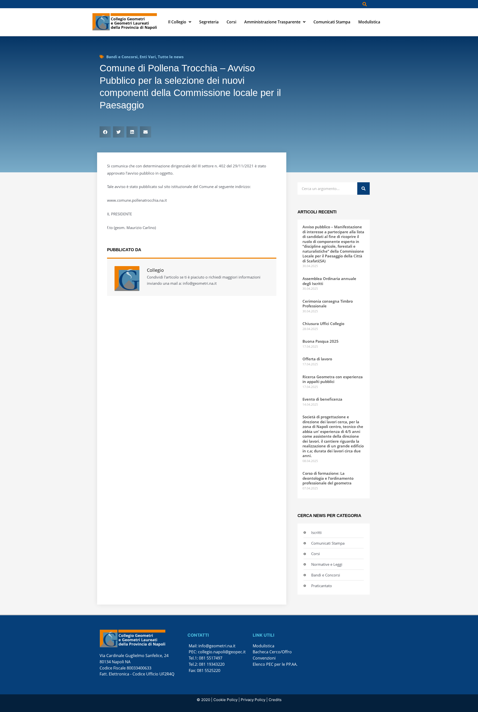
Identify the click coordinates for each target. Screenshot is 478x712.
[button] (364, 4)
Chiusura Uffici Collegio (323, 323)
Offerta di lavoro (317, 358)
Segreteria (209, 22)
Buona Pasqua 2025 (320, 341)
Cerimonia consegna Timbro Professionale (327, 304)
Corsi (231, 22)
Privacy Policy (253, 699)
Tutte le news (170, 56)
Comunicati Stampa (331, 22)
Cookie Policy (225, 699)
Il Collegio (177, 22)
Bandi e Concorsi (122, 56)
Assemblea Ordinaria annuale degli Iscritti (329, 281)
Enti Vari (148, 56)
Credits (275, 699)
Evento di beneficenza (322, 399)
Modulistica (369, 22)
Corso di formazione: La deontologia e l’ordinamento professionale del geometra (328, 478)
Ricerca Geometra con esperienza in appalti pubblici (332, 379)
